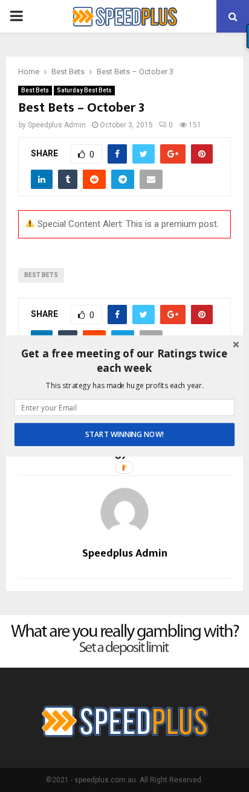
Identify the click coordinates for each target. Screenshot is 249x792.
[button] (124, 360)
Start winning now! (124, 434)
